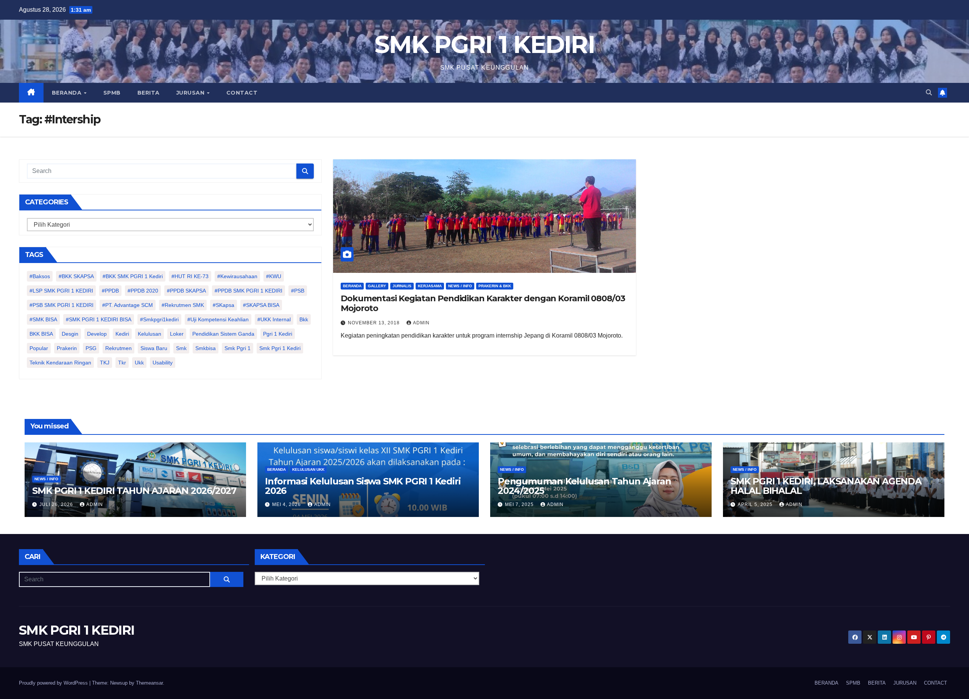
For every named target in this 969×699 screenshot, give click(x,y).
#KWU (273, 276)
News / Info (460, 286)
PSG (91, 348)
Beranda (352, 286)
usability (163, 363)
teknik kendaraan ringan (60, 363)
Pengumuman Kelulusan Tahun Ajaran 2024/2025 (584, 486)
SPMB (112, 92)
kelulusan (149, 334)
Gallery (377, 286)
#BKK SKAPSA (76, 276)
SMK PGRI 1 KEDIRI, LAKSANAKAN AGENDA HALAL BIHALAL (826, 486)
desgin (70, 334)
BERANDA (67, 92)
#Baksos (40, 276)
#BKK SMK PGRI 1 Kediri (133, 276)
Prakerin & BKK (494, 286)
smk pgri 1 (237, 348)
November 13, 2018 (374, 322)
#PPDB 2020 (143, 291)
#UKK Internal (274, 319)
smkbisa (205, 348)
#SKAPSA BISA (261, 305)
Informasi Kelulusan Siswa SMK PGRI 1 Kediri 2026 (362, 486)
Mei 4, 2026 (287, 504)
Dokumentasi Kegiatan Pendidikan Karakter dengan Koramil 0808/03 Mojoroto (483, 303)
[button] (929, 92)
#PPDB (110, 291)
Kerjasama (430, 286)
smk (181, 348)
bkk (303, 319)
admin (421, 322)
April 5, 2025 (756, 504)
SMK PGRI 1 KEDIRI (484, 44)
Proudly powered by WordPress (54, 683)
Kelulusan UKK (308, 469)
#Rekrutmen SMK (183, 305)
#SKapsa (223, 305)
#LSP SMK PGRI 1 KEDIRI (61, 291)
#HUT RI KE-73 (190, 276)
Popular (39, 348)
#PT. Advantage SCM (127, 305)
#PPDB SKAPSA (186, 291)
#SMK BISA (43, 319)
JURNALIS (402, 286)
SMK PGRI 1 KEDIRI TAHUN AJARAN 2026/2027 (134, 490)
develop (97, 334)
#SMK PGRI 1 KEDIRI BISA (98, 319)
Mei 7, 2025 (520, 504)
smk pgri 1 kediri (280, 348)
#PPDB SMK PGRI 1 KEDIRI (248, 291)
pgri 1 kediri (277, 334)
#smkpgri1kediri (159, 319)
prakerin (67, 348)
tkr (122, 363)
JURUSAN (191, 92)
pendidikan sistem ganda (223, 334)
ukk (139, 363)
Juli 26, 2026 (57, 504)
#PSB (297, 291)
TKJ (104, 363)
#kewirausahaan (237, 276)
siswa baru (153, 348)
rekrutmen (118, 348)
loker (177, 334)
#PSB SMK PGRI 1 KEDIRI (61, 305)
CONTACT (242, 92)
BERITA (148, 92)
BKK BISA (41, 334)
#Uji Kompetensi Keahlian (218, 319)
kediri (122, 334)
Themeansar (149, 683)
